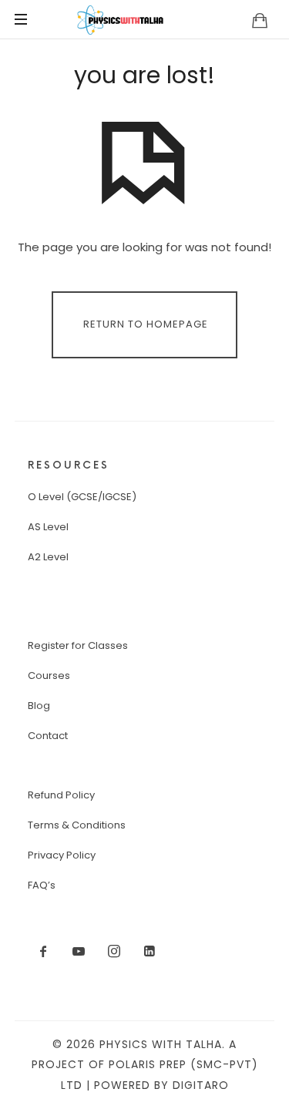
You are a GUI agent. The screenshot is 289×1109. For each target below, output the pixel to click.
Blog (39, 705)
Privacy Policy (62, 855)
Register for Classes (78, 645)
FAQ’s (41, 885)
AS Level (48, 526)
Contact (48, 735)
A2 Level (48, 556)
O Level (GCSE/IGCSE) (82, 496)
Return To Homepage (145, 324)
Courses (49, 675)
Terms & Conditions (77, 825)
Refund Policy (61, 795)
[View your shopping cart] (260, 20)
